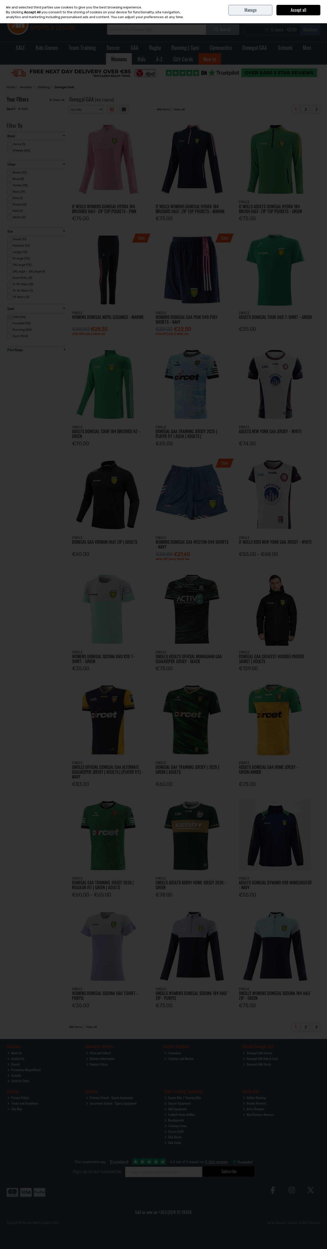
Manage (250, 10)
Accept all (298, 10)
